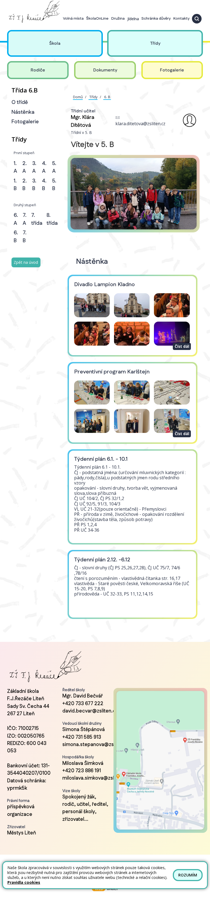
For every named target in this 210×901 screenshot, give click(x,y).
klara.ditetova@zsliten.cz (140, 124)
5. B (54, 185)
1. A (15, 167)
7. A (25, 219)
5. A (54, 167)
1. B (15, 185)
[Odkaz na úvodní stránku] (33, 11)
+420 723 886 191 (81, 770)
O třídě (19, 102)
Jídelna (133, 18)
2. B (24, 185)
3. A (34, 167)
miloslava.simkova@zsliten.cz (95, 778)
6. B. (107, 96)
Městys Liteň (21, 833)
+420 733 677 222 (82, 703)
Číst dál (182, 346)
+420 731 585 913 (81, 737)
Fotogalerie (25, 121)
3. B (34, 185)
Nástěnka (22, 112)
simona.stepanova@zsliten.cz (96, 744)
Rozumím (187, 875)
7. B (25, 236)
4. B (44, 185)
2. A (24, 167)
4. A (44, 167)
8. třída (52, 219)
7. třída (36, 219)
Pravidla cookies (23, 882)
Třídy (93, 96)
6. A (16, 219)
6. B (16, 236)
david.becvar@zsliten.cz (90, 711)
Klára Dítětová (82, 121)
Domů (78, 96)
